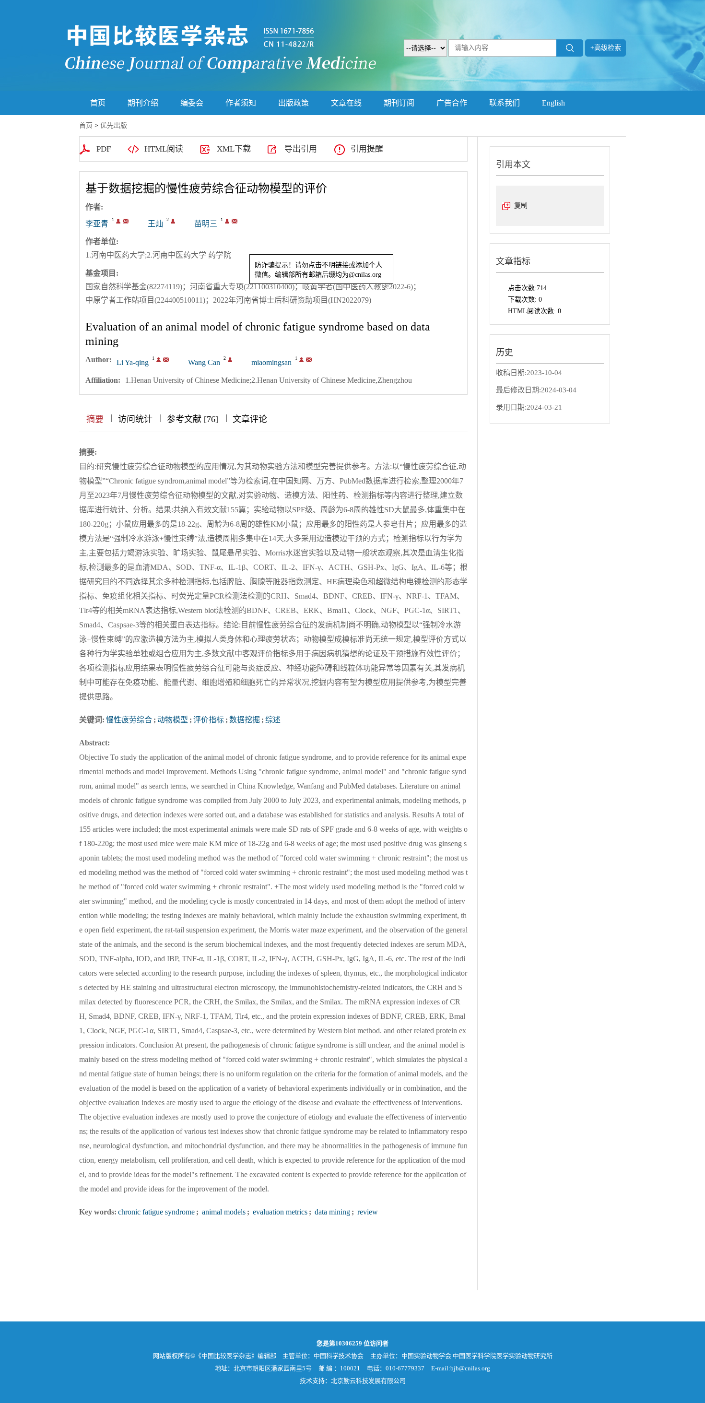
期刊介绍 (143, 103)
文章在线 (346, 103)
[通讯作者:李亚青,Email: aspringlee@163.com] (118, 221)
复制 (521, 205)
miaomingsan (271, 362)
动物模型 (172, 720)
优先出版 (113, 125)
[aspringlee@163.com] (126, 221)
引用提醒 (367, 148)
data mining (331, 1212)
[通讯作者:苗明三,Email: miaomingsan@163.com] (227, 221)
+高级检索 (605, 47)
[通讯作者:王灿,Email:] (173, 221)
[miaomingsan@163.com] (234, 221)
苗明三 (205, 224)
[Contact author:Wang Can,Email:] (230, 359)
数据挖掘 (244, 720)
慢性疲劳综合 (129, 720)
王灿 (155, 224)
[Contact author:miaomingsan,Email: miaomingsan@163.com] (301, 359)
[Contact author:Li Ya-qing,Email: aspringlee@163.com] (158, 359)
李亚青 (96, 224)
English (553, 103)
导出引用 (300, 148)
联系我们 (504, 103)
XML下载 (234, 148)
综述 (273, 720)
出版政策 (293, 103)
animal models (223, 1212)
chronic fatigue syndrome (156, 1212)
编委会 (191, 103)
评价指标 (208, 720)
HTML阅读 (163, 148)
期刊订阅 (399, 103)
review (366, 1212)
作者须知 (240, 103)
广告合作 (451, 103)
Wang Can (204, 362)
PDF (103, 148)
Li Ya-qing (133, 362)
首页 (98, 103)
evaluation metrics (279, 1212)
